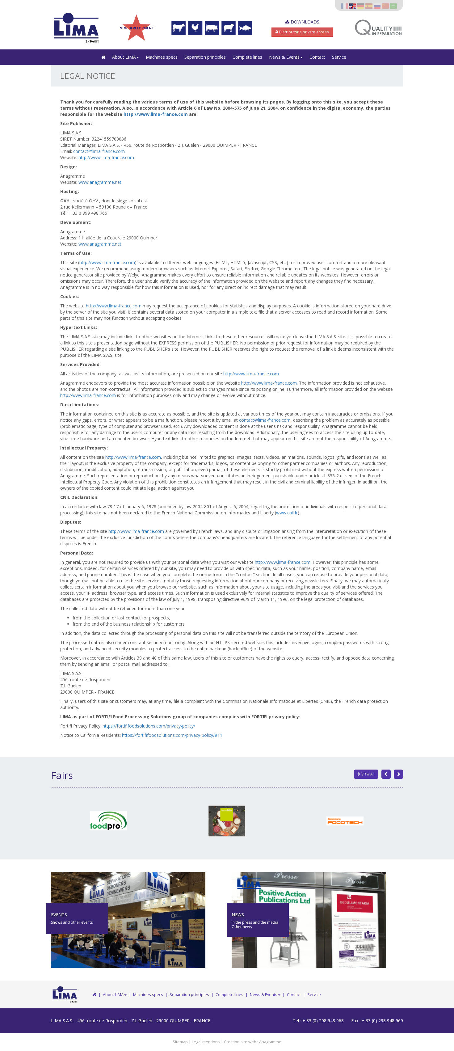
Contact (317, 57)
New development (137, 28)
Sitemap (180, 1042)
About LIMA (124, 57)
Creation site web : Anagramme (252, 1042)
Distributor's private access (303, 32)
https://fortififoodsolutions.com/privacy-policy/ (149, 726)
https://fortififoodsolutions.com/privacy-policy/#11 (172, 735)
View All (367, 774)
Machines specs (162, 57)
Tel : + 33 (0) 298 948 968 (318, 1021)
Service (339, 57)
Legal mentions (206, 1042)
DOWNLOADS (304, 22)
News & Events (284, 57)
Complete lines (247, 57)
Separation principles (205, 57)
